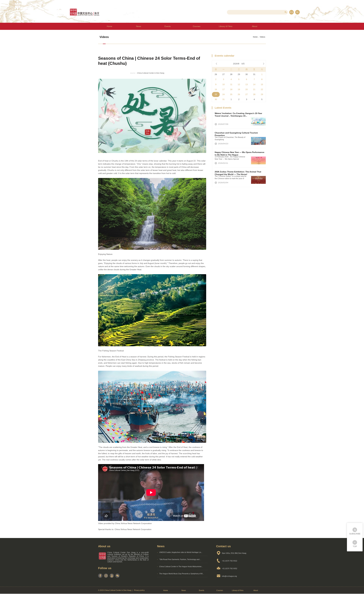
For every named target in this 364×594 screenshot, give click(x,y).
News (138, 26)
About (255, 590)
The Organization (255, 26)
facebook (100, 576)
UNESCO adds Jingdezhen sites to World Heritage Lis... (180, 552)
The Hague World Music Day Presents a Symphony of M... (181, 574)
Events (168, 26)
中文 (291, 12)
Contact (255, 40)
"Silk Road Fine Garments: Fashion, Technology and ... (180, 559)
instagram (106, 576)
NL (297, 12)
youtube (111, 576)
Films (226, 40)
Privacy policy (139, 590)
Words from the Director (255, 33)
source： (133, 73)
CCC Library (226, 33)
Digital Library (226, 26)
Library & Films (237, 590)
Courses (196, 26)
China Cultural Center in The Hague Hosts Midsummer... (181, 567)
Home (109, 26)
